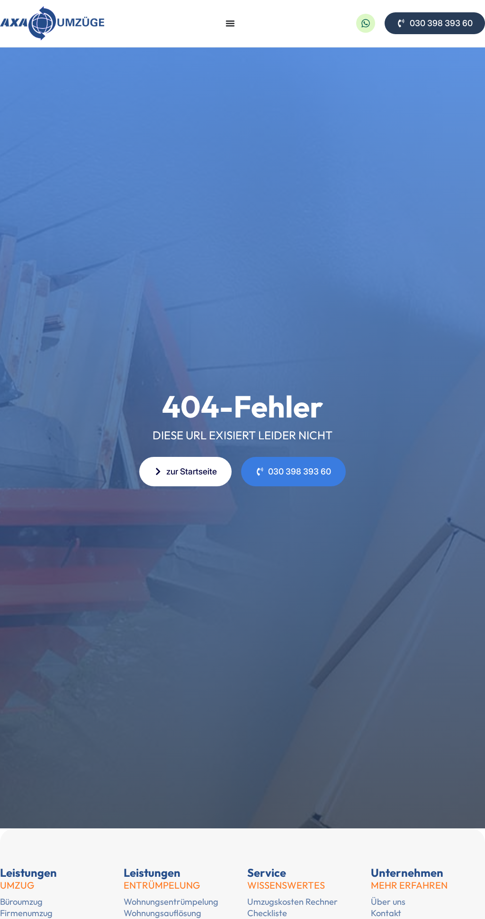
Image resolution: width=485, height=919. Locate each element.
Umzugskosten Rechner (292, 901)
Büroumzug (21, 901)
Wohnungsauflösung (162, 913)
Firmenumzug (26, 913)
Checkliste (267, 913)
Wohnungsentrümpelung (171, 901)
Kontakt (386, 913)
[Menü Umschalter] (230, 23)
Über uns (388, 901)
